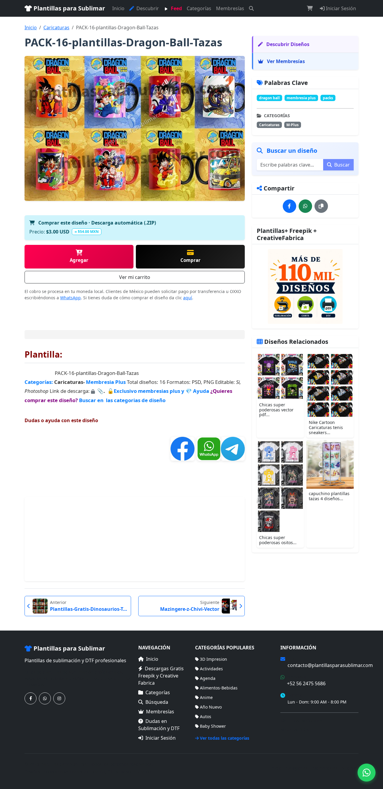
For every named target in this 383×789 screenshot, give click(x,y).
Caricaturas (56, 27)
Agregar (79, 260)
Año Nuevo (211, 707)
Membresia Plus (106, 382)
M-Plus (292, 124)
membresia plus (301, 97)
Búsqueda (156, 702)
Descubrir (147, 8)
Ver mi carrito (134, 277)
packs (328, 97)
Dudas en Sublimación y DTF (159, 725)
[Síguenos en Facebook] (31, 698)
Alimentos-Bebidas (219, 688)
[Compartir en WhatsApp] (305, 206)
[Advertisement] (134, 539)
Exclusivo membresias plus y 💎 (153, 390)
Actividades (211, 669)
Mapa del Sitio (294, 729)
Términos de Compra (301, 721)
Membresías (230, 8)
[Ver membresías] (305, 286)
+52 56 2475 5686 (306, 683)
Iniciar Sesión (340, 8)
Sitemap (350, 768)
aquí (187, 297)
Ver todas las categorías (224, 738)
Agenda (207, 678)
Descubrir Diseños (287, 44)
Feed (176, 8)
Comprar (190, 260)
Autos (205, 716)
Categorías (199, 8)
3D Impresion (213, 659)
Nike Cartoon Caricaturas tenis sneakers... (326, 428)
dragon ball (269, 97)
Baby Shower (213, 726)
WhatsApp (70, 297)
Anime (206, 697)
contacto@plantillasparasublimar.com (330, 665)
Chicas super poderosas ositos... (278, 540)
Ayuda (201, 390)
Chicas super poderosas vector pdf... (276, 410)
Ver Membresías (285, 61)
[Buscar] (251, 8)
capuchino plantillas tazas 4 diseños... (329, 496)
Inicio (118, 8)
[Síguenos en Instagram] (59, 698)
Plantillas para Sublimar (68, 8)
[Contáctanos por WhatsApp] (45, 698)
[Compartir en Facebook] (289, 206)
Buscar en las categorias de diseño (122, 400)
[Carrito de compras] (310, 8)
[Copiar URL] (321, 206)
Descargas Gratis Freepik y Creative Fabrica (161, 675)
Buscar (341, 164)
